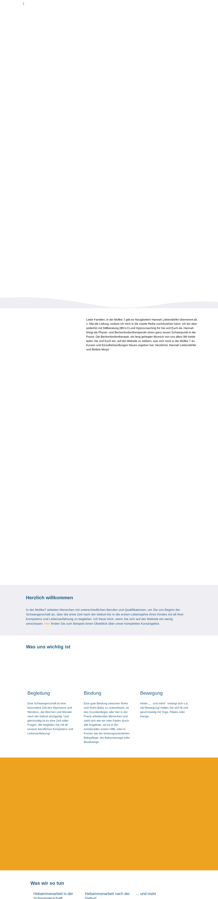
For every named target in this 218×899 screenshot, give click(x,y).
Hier (47, 623)
